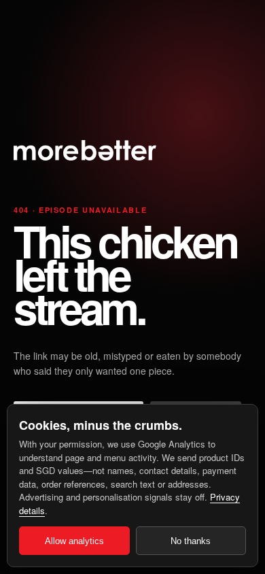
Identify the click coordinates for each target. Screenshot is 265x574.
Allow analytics (74, 541)
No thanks (191, 541)
